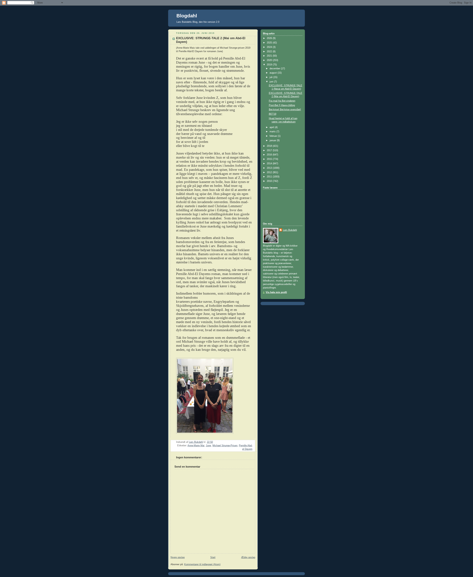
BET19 (272, 114)
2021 (270, 56)
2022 (270, 51)
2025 (270, 42)
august (274, 73)
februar (274, 136)
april (272, 127)
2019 (270, 64)
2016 (270, 154)
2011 (270, 176)
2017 (270, 150)
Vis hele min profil (276, 292)
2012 (270, 172)
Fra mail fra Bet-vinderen (282, 101)
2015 (270, 159)
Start (212, 557)
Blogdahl (186, 15)
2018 (270, 146)
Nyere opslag (178, 557)
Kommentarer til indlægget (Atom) (202, 564)
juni (272, 81)
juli (271, 77)
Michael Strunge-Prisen (224, 445)
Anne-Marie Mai (196, 445)
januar (273, 140)
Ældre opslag (248, 557)
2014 (270, 163)
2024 (270, 47)
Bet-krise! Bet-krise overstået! (285, 109)
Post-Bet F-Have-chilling (282, 105)
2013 (270, 168)
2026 (270, 38)
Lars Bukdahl (290, 230)
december (275, 68)
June (208, 445)
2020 (270, 60)
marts (273, 131)
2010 (270, 181)
